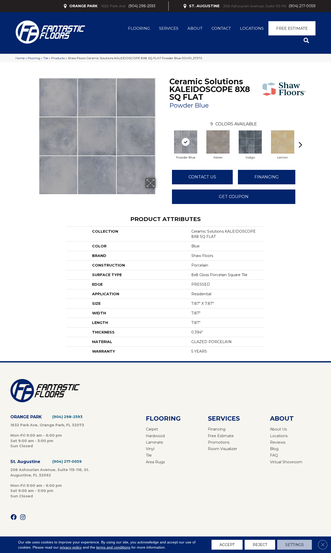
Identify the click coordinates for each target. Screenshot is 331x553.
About (194, 28)
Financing (266, 177)
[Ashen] (218, 142)
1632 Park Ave (113, 6)
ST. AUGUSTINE (204, 6)
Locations (252, 28)
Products (58, 58)
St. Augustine (25, 461)
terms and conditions (113, 547)
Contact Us (202, 177)
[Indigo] (250, 142)
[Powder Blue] (186, 142)
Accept (227, 544)
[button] (307, 40)
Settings (294, 544)
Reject (260, 544)
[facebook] (14, 517)
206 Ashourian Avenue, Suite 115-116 (254, 6)
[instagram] (22, 517)
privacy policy (71, 547)
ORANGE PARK (83, 6)
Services (168, 28)
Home (20, 58)
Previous (167, 136)
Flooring (139, 28)
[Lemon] (283, 142)
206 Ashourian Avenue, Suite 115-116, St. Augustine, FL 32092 (49, 472)
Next (300, 136)
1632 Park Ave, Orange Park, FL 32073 (47, 425)
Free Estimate (292, 28)
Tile (45, 58)
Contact (221, 28)
